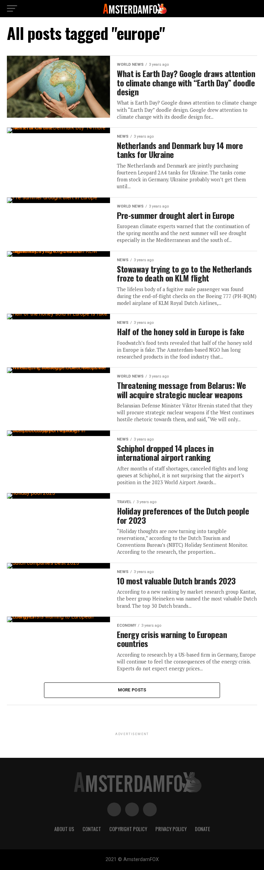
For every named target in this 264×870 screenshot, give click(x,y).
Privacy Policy (171, 828)
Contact (91, 828)
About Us (64, 828)
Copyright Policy (128, 828)
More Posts (132, 689)
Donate (202, 828)
